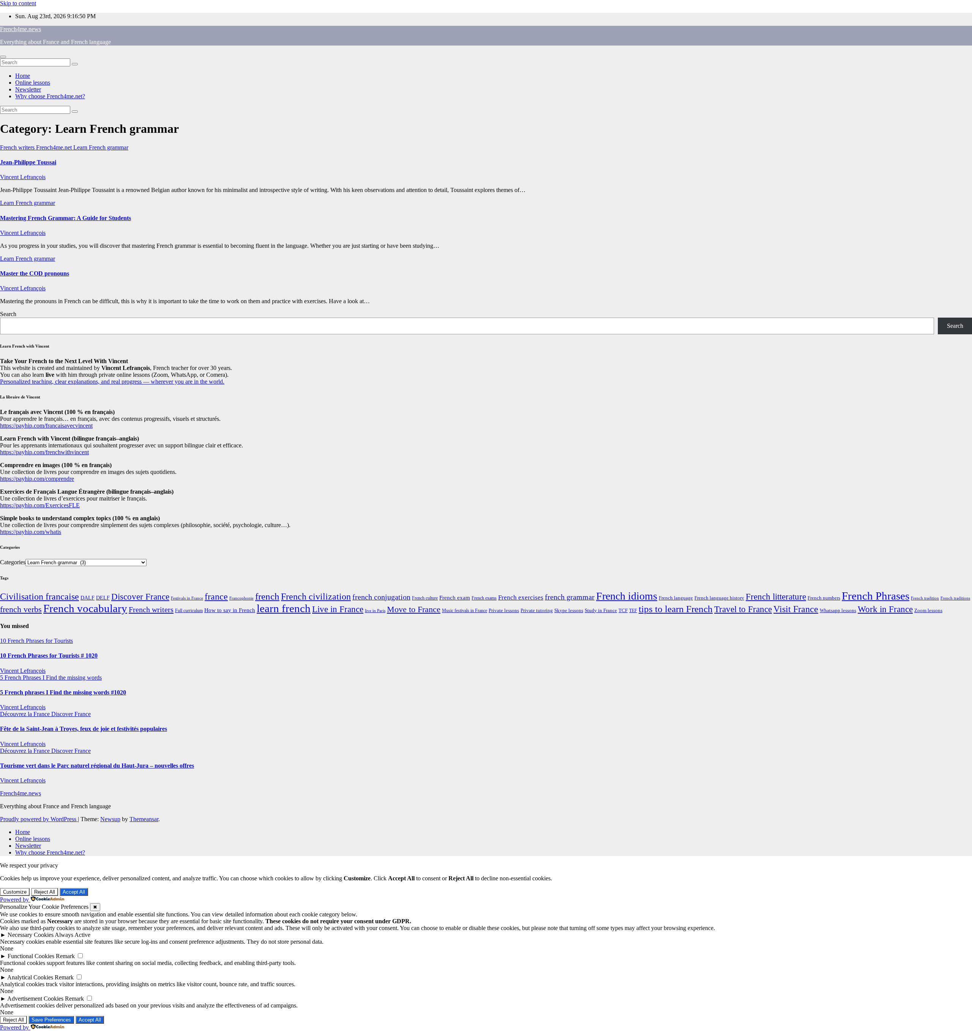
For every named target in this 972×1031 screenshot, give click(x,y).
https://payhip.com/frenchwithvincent (44, 452)
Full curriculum (189, 610)
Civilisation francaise (39, 596)
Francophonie (241, 598)
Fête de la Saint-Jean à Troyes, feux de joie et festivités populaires (83, 729)
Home (22, 75)
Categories (12, 562)
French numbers (824, 598)
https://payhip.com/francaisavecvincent (46, 425)
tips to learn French (676, 609)
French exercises (520, 597)
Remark (65, 956)
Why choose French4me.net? (50, 96)
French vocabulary (85, 608)
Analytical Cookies (30, 977)
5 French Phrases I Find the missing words (51, 677)
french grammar (570, 597)
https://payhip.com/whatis (30, 532)
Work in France (885, 609)
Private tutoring (537, 610)
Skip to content (18, 3)
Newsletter (28, 89)
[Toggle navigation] (3, 57)
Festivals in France (187, 598)
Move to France (413, 609)
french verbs (21, 609)
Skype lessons (568, 610)
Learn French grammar (100, 147)
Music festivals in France (464, 610)
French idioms (626, 596)
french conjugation (381, 597)
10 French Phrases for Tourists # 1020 (49, 655)
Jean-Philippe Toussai (28, 162)
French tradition (925, 598)
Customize (15, 892)
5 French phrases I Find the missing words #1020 (63, 692)
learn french (284, 608)
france (216, 596)
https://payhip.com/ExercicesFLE (40, 505)
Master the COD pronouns (34, 273)
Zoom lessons (928, 610)
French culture (425, 598)
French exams (484, 598)
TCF (623, 610)
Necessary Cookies (31, 935)
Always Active (72, 935)
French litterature (776, 596)
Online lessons (32, 82)
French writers (18, 147)
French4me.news (20, 29)
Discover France (140, 596)
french (267, 596)
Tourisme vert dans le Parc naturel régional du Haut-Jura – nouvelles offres (97, 765)
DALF (87, 598)
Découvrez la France (25, 714)
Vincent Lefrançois (23, 177)
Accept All (74, 892)
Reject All (44, 892)
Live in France (337, 609)
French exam (454, 598)
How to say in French (229, 610)
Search (8, 314)
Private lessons (504, 610)
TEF (633, 610)
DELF (103, 598)
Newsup (110, 819)
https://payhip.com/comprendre (37, 478)
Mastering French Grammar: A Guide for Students (65, 218)
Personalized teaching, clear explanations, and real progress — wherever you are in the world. (112, 381)
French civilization (316, 596)
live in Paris (375, 611)
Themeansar (143, 819)
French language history (719, 598)
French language (676, 598)
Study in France (601, 610)
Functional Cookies (31, 956)
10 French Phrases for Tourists (36, 640)
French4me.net (54, 147)
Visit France (795, 609)
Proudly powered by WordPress (39, 819)
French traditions (955, 598)
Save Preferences (51, 1020)
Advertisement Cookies (35, 998)
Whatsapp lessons (838, 610)
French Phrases (875, 596)
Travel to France (743, 609)
